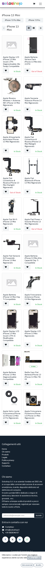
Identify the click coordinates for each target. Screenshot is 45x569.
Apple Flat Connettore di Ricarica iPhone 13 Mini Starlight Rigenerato (11, 183)
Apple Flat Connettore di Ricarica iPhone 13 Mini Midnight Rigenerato (33, 141)
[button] (6, 70)
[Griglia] (28, 28)
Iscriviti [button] (39, 515)
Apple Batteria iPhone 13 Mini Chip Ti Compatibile (11, 296)
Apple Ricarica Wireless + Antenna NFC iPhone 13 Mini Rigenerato (11, 101)
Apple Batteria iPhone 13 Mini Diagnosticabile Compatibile (9, 375)
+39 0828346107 (12, 533)
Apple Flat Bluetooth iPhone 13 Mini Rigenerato (33, 180)
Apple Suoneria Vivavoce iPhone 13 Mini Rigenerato (33, 100)
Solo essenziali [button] (27, 565)
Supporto (6, 463)
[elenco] (33, 28)
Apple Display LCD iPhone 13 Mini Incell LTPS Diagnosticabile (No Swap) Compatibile (11, 61)
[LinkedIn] (20, 540)
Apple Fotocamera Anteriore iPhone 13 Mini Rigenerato (33, 296)
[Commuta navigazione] (40, 4)
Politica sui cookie (34, 558)
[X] (13, 540)
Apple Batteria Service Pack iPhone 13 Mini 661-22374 (33, 60)
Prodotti (5, 455)
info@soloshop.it (12, 530)
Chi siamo (6, 452)
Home (4, 449)
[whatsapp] (27, 540)
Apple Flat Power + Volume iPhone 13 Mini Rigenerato (33, 221)
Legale (4, 457)
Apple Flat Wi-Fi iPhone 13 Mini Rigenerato (10, 221)
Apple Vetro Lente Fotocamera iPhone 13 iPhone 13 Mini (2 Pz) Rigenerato (11, 414)
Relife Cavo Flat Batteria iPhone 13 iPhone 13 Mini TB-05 (33, 375)
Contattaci (6, 466)
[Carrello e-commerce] (34, 4)
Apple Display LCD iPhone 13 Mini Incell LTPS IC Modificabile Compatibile (11, 336)
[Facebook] (5, 540)
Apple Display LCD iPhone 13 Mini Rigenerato (33, 333)
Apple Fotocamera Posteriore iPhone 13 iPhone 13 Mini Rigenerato (33, 414)
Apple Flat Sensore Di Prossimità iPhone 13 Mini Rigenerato (11, 259)
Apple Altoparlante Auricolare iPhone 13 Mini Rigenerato (11, 139)
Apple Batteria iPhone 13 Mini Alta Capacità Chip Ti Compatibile (33, 259)
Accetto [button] (38, 565)
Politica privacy (8, 460)
